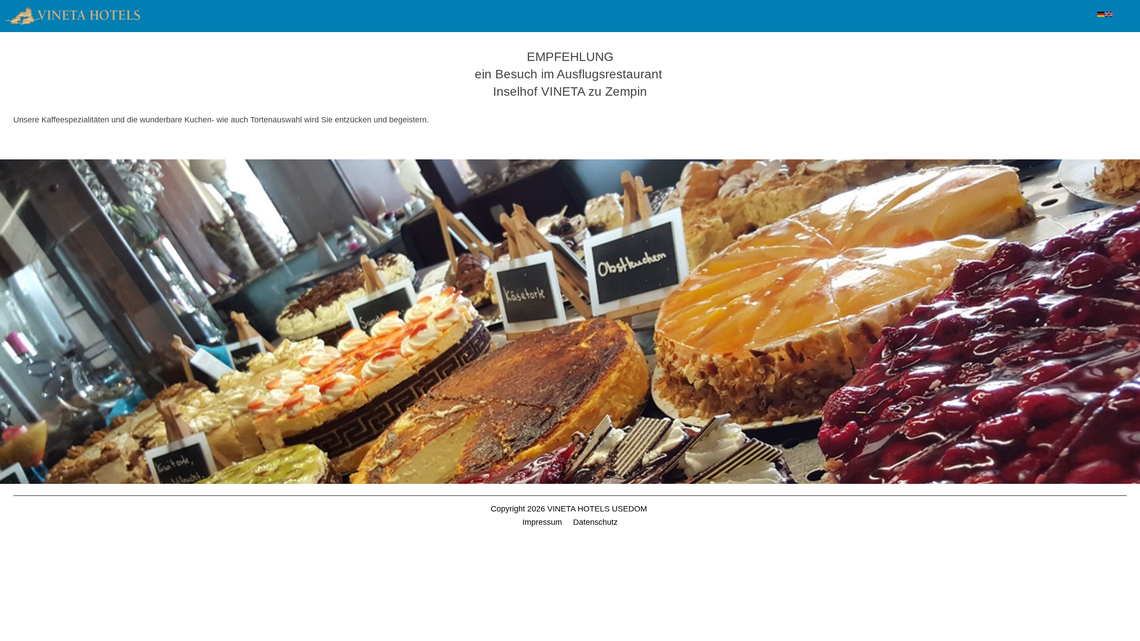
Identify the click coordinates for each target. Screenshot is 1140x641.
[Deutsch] (1101, 14)
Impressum (542, 522)
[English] (1109, 14)
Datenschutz (595, 522)
